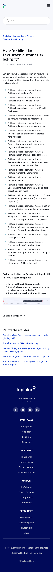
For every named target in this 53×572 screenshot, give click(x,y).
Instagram (30, 409)
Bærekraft (26, 502)
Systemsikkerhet (19, 553)
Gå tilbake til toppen (13, 316)
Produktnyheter (26, 467)
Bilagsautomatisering (13, 39)
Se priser (26, 432)
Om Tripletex (26, 487)
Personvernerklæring (15, 548)
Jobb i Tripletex (26, 492)
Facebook (15, 409)
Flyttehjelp (26, 528)
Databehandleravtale (38, 548)
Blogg (26, 533)
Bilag (29, 36)
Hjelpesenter (26, 517)
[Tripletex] (26, 391)
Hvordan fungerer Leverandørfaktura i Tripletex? (26, 356)
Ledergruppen (26, 497)
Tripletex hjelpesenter (13, 36)
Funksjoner (26, 457)
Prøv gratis (26, 426)
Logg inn (26, 437)
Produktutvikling (26, 472)
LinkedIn (37, 409)
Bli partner (26, 442)
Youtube (22, 409)
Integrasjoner (26, 462)
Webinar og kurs (26, 522)
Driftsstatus (36, 553)
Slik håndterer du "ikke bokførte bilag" (21, 343)
